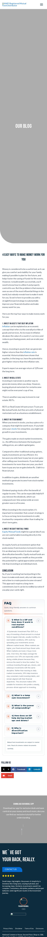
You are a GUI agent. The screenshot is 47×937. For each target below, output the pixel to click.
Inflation (6, 326)
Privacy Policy (8, 928)
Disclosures (40, 928)
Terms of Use (29, 928)
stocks (14, 429)
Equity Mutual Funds (11, 532)
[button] (6, 769)
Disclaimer (18, 928)
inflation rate (29, 352)
